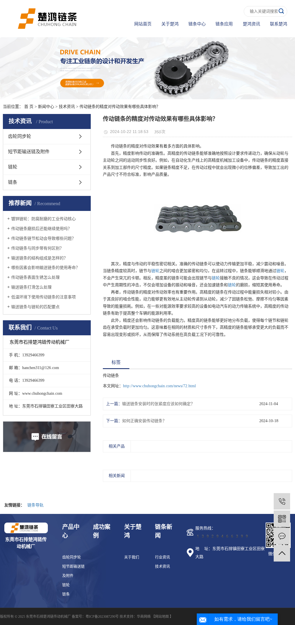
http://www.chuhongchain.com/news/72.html (159, 386)
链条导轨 (35, 505)
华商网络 (144, 617)
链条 (12, 182)
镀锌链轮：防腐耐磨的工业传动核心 (43, 219)
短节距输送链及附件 (29, 151)
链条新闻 (163, 531)
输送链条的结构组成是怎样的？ (39, 258)
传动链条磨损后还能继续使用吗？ (41, 229)
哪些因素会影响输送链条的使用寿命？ (45, 267)
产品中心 (71, 531)
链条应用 (224, 24)
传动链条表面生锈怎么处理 (35, 277)
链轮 (12, 166)
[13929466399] (282, 501)
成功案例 (101, 531)
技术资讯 (67, 106)
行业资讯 (162, 557)
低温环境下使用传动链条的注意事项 (43, 297)
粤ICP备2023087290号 (102, 617)
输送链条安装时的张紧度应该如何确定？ (158, 404)
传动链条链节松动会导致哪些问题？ (43, 238)
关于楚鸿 (170, 24)
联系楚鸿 (278, 24)
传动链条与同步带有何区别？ (37, 248)
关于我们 (131, 557)
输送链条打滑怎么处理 (31, 287)
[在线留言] (282, 536)
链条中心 (197, 24)
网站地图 (162, 617)
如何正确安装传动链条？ (144, 421)
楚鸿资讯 (251, 24)
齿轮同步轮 (19, 136)
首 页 (28, 106)
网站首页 (143, 24)
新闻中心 (46, 106)
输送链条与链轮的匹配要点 (35, 307)
